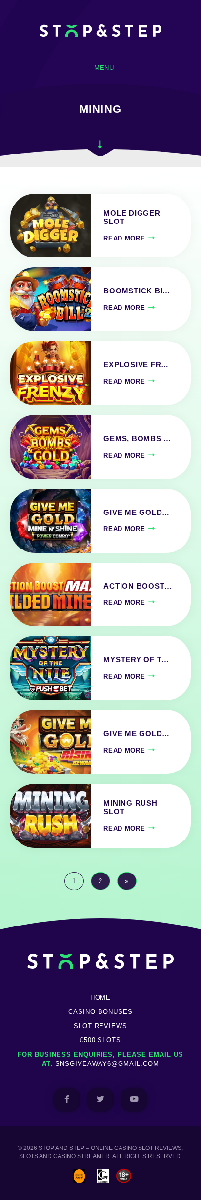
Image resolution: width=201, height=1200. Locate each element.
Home (100, 997)
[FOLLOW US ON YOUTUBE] (134, 1100)
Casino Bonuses (100, 1011)
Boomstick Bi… (136, 291)
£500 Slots (100, 1040)
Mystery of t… (136, 660)
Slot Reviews (101, 1025)
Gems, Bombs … (137, 439)
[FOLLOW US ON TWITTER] (100, 1100)
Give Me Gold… (136, 512)
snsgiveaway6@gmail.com (107, 1063)
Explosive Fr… (136, 365)
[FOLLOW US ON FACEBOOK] (66, 1100)
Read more (124, 238)
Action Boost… (137, 586)
